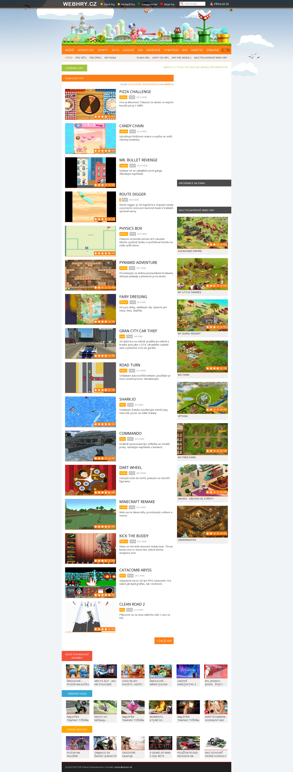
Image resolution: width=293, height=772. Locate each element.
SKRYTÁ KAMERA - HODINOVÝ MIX (216, 718)
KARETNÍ (197, 50)
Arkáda (123, 97)
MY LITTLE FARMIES (189, 292)
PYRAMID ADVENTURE (138, 262)
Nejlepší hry (128, 4)
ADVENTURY (86, 50)
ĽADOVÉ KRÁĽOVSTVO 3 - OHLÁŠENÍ (187, 684)
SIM (140, 50)
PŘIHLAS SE (221, 4)
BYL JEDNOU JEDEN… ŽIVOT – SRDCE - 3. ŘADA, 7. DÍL (215, 686)
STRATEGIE (171, 50)
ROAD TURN (129, 364)
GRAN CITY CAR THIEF (138, 330)
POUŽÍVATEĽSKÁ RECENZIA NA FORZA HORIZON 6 (187, 757)
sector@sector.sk (123, 767)
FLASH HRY (143, 57)
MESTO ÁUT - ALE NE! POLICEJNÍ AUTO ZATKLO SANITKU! (105, 686)
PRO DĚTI (80, 57)
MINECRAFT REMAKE (137, 501)
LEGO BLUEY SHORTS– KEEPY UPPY (132, 684)
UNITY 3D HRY (160, 57)
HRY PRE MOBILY (181, 57)
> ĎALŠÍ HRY (164, 641)
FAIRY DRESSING (133, 296)
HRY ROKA (110, 57)
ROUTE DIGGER (132, 194)
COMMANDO (130, 433)
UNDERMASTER (187, 540)
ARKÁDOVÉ (153, 50)
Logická (123, 131)
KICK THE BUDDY (134, 535)
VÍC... (225, 50)
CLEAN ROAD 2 (132, 604)
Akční (122, 405)
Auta (122, 336)
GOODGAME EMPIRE (190, 251)
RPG (185, 50)
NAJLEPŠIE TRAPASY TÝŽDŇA (188, 718)
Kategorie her (149, 4)
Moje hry (169, 4)
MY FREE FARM (187, 457)
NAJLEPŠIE (135, 84)
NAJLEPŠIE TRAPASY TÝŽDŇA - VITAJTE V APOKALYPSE (133, 722)
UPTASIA (183, 416)
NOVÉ (167, 84)
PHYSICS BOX (130, 228)
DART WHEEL (130, 467)
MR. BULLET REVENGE (138, 159)
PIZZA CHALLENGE (135, 91)
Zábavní (124, 234)
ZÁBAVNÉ (213, 50)
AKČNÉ (69, 50)
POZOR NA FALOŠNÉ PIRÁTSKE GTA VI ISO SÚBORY (77, 757)
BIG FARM (183, 374)
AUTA (115, 50)
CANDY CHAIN (131, 125)
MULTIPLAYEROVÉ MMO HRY (210, 57)
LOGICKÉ (128, 50)
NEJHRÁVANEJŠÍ (150, 84)
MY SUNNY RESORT (189, 333)
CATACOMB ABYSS (135, 569)
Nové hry (109, 4)
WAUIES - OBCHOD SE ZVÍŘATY (196, 498)
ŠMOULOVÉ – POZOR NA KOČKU (78, 682)
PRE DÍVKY (95, 57)
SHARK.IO (127, 399)
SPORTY (103, 50)
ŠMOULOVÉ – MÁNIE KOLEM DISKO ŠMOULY (159, 684)
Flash (131, 97)
